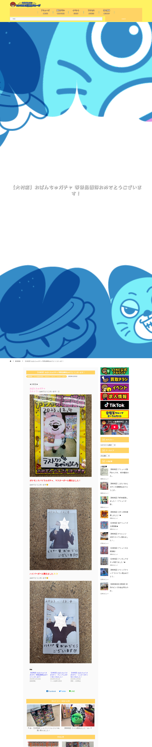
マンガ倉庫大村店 (38, 376)
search (124, 19)
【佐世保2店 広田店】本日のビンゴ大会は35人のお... (119, 587)
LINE (73, 691)
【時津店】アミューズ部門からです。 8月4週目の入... (119, 472)
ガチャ (64, 376)
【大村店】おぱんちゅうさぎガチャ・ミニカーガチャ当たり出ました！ (79, 675)
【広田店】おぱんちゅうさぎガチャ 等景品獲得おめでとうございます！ (38, 675)
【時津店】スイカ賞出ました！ (75, 728)
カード (53, 376)
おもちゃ (47, 376)
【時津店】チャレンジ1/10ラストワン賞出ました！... (119, 537)
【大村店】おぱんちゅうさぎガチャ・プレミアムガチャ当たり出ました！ (59, 675)
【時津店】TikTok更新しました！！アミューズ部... (119, 501)
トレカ (58, 376)
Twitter (63, 691)
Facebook (52, 691)
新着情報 (30, 376)
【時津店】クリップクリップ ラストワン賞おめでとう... (119, 573)
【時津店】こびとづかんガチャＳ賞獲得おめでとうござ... (119, 487)
